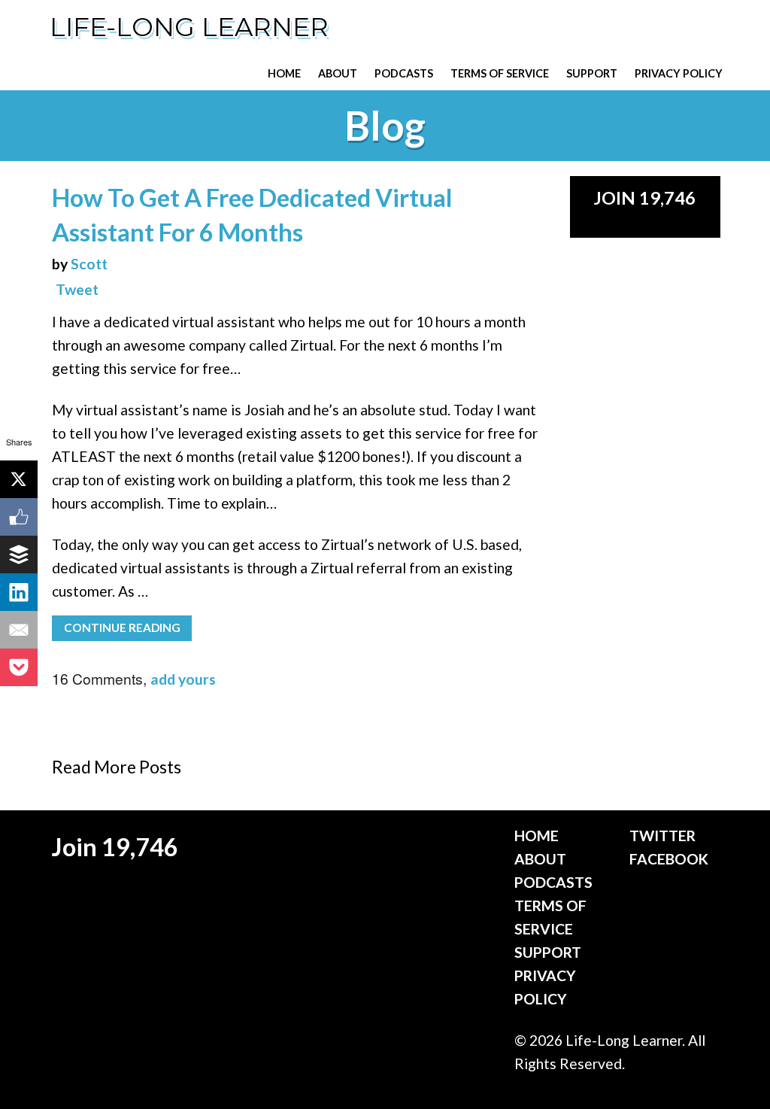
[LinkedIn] (19, 592)
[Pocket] (19, 667)
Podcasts (403, 73)
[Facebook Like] (19, 517)
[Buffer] (19, 554)
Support (591, 73)
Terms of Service (499, 73)
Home (284, 73)
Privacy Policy (679, 73)
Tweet (77, 289)
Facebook (668, 858)
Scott (89, 263)
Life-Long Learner (189, 27)
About (337, 73)
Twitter (662, 835)
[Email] (19, 630)
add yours (183, 679)
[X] (19, 479)
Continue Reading (122, 627)
